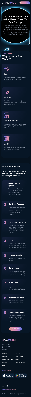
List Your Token (15, 329)
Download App (24, 3)
